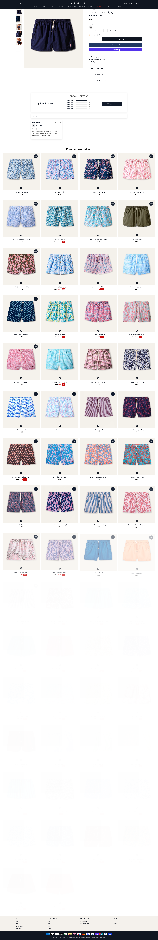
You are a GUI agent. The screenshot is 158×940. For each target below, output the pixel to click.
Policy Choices (102, 937)
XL (105, 30)
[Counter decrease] (91, 39)
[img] (36, 122)
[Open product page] (21, 171)
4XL (121, 30)
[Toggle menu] (17, 3)
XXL (110, 30)
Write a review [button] (111, 104)
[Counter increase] (98, 39)
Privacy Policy (89, 937)
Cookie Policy (95, 937)
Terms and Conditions (80, 937)
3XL (115, 30)
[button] (93, 15)
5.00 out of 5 (50, 103)
